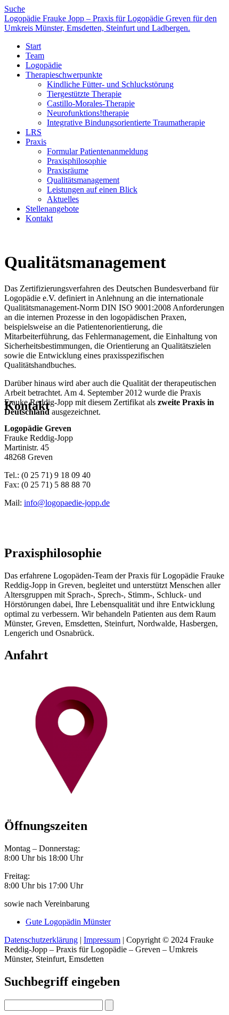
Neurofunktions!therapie (88, 113)
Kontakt (39, 218)
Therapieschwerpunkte (64, 74)
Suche (14, 8)
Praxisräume (67, 170)
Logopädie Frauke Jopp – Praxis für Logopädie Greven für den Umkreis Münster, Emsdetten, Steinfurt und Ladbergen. (110, 23)
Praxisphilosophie (77, 160)
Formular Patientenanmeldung (97, 151)
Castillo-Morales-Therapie (91, 103)
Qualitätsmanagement (83, 179)
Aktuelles (63, 199)
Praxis (36, 141)
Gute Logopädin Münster (68, 921)
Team (35, 55)
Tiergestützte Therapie (84, 93)
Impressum (102, 939)
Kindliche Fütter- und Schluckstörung (110, 84)
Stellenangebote (52, 208)
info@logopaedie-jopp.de (67, 502)
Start (33, 46)
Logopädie (44, 65)
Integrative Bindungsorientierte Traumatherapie (126, 122)
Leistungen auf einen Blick (92, 189)
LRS (34, 132)
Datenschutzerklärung (41, 939)
